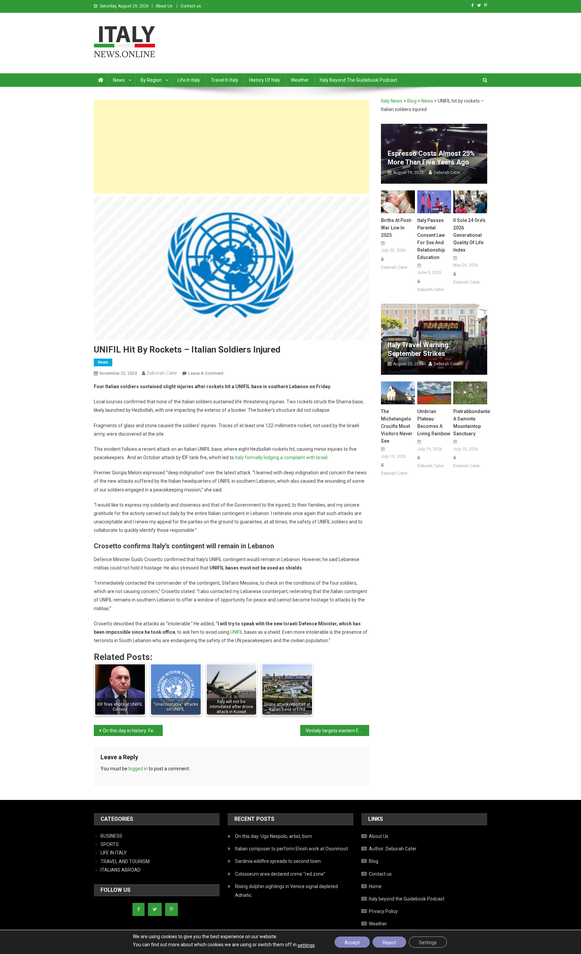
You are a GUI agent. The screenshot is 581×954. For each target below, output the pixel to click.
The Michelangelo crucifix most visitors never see (397, 426)
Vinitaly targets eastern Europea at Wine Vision (337, 730)
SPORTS (110, 844)
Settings (428, 942)
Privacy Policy (383, 911)
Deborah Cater (162, 373)
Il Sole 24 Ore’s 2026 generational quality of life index (469, 235)
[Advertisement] (231, 147)
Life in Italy (189, 80)
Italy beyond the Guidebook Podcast (358, 80)
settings (306, 945)
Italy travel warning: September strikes (419, 349)
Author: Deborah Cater (393, 848)
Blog (373, 861)
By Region (151, 80)
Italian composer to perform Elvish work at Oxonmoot (291, 848)
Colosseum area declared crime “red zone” (280, 874)
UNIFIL (237, 632)
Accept (352, 942)
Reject (389, 942)
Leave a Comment (206, 373)
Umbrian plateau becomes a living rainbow (433, 422)
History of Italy (264, 80)
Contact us (191, 6)
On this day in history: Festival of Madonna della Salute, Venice (133, 730)
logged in (138, 768)
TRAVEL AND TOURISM (125, 861)
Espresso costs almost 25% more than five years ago (431, 157)
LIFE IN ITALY (114, 852)
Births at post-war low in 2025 (397, 228)
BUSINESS (111, 836)
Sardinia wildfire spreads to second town (278, 861)
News (119, 80)
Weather (300, 80)
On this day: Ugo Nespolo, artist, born (273, 836)
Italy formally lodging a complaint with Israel (281, 457)
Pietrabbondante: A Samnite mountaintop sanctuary (470, 422)
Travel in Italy (224, 80)
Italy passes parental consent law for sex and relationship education (431, 239)
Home (375, 886)
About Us (164, 6)
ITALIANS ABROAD (121, 870)
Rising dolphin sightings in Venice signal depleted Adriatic (286, 891)
